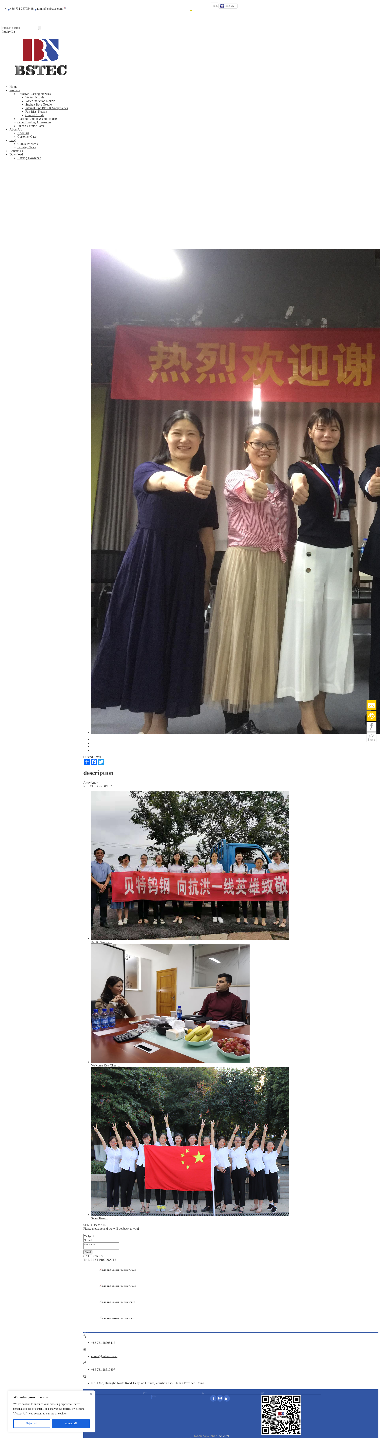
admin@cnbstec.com (104, 1356)
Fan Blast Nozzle (36, 111)
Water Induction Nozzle (40, 101)
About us (23, 133)
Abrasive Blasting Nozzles (34, 93)
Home (191, 10)
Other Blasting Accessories (34, 122)
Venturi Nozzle (34, 97)
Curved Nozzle (34, 115)
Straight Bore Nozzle (38, 104)
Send (88, 1252)
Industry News (26, 147)
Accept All (71, 1423)
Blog (200, 10)
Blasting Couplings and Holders (37, 118)
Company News (27, 143)
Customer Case (26, 136)
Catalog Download (29, 158)
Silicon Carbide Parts (30, 126)
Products (194, 10)
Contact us (16, 150)
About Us (198, 10)
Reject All (31, 1423)
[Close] (90, 1393)
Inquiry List (9, 31)
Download (208, 10)
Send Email (92, 757)
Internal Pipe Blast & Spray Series (46, 108)
